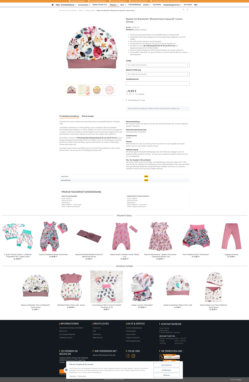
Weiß (146, 176)
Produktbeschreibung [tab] (69, 116)
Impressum (72, 376)
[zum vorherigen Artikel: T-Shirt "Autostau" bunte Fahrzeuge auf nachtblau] (184, 10)
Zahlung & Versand (65, 338)
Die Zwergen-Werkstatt (67, 334)
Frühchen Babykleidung (134, 328)
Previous (4, 240)
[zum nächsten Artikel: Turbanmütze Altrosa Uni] (188, 10)
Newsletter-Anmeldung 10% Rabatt (71, 328)
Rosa (146, 180)
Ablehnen (166, 375)
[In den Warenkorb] (61, 16)
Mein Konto (63, 331)
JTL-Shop (239, 379)
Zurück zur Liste (65, 10)
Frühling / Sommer (140, 29)
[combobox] (158, 65)
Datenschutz (82, 376)
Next (244, 240)
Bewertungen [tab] (88, 116)
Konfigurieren (166, 370)
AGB (94, 331)
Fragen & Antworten (133, 338)
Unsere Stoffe (130, 334)
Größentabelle (131, 331)
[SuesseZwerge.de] (52, 4)
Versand (141, 94)
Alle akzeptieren (166, 365)
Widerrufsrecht (98, 338)
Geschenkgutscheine (133, 341)
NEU (195, 5)
